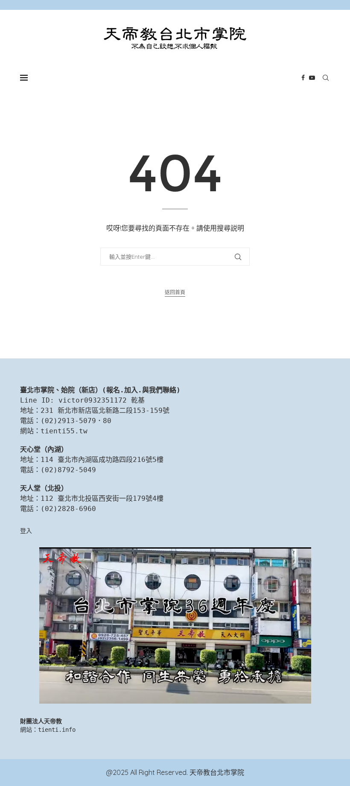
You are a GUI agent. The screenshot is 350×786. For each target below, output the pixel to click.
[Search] (325, 77)
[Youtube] (312, 77)
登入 (26, 531)
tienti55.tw (64, 431)
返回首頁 (175, 292)
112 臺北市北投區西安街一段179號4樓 (102, 498)
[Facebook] (303, 77)
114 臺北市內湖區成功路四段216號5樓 (102, 460)
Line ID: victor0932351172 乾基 (82, 400)
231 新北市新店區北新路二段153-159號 (105, 410)
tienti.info (57, 729)
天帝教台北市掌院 (217, 772)
